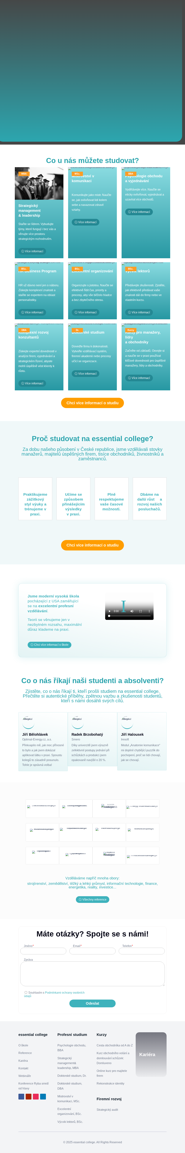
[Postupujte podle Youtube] (28, 1097)
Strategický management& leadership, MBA (68, 1063)
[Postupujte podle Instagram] (36, 1097)
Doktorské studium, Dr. (71, 1075)
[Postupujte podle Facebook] (21, 1097)
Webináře (24, 1075)
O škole (23, 1045)
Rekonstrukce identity (110, 1083)
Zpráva (28, 959)
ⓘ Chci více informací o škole (49, 644)
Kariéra (23, 1060)
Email (77, 946)
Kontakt (23, 1068)
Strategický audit (107, 1109)
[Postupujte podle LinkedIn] (43, 1097)
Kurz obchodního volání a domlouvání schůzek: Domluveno (113, 1058)
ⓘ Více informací (32, 251)
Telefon (127, 946)
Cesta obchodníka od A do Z (115, 1045)
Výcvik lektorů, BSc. (70, 1121)
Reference (25, 1053)
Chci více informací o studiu (92, 403)
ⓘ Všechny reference (92, 899)
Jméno (29, 946)
